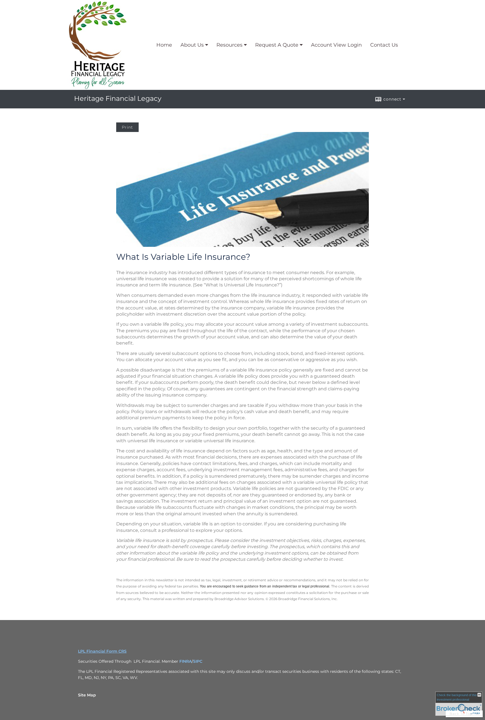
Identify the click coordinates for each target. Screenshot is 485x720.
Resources (229, 45)
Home (164, 45)
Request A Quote (276, 45)
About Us (192, 45)
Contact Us (384, 45)
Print (127, 127)
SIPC (197, 661)
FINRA (185, 661)
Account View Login (336, 45)
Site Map (87, 695)
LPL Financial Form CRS (102, 651)
